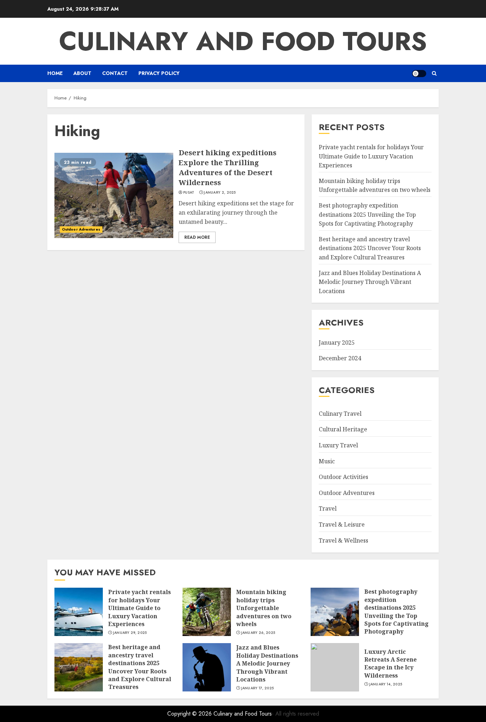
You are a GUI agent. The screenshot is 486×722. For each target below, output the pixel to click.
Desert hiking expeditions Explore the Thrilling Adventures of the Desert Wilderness (227, 167)
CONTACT (115, 73)
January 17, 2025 (257, 688)
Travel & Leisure (342, 524)
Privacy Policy (159, 73)
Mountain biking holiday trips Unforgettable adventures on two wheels (374, 185)
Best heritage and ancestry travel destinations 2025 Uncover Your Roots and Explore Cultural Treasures (370, 248)
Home (55, 73)
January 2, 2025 (220, 192)
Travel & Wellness (343, 540)
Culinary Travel (340, 413)
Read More (197, 237)
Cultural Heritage (343, 429)
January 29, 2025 (130, 632)
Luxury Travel (338, 445)
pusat (189, 192)
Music (327, 461)
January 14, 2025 (385, 684)
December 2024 (340, 358)
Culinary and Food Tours (243, 41)
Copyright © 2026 (190, 714)
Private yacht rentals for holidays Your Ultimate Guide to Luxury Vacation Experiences (371, 156)
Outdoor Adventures (81, 229)
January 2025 (337, 342)
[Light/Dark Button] (419, 73)
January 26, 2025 (258, 632)
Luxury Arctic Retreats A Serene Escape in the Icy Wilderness (390, 663)
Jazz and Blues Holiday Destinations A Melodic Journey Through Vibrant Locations (370, 282)
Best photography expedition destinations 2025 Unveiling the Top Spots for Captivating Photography (367, 214)
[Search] (434, 73)
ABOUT (82, 73)
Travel (328, 508)
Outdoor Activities (343, 477)
